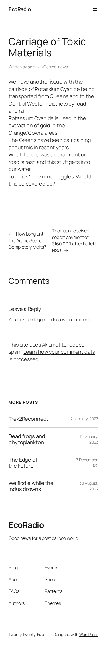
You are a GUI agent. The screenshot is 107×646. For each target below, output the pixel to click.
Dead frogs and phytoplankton (27, 439)
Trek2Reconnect (28, 419)
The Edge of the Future (23, 462)
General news (55, 66)
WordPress (88, 634)
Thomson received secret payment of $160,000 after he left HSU (74, 240)
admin (33, 66)
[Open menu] (95, 9)
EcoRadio (20, 9)
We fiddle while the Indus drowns (31, 486)
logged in (43, 319)
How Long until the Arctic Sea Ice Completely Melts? (27, 240)
